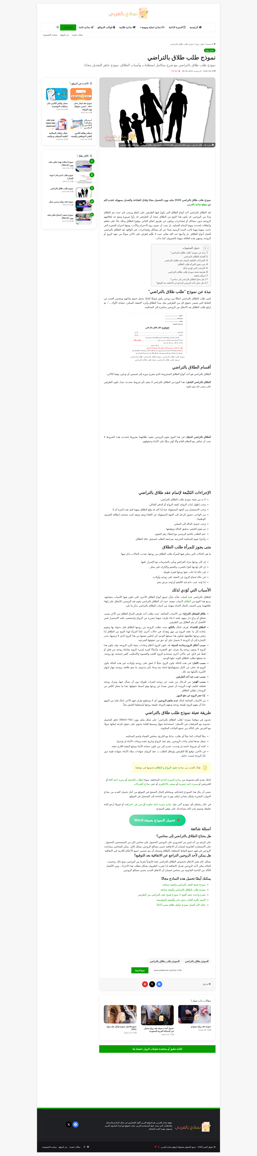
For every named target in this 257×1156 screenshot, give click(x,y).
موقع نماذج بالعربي (197, 204)
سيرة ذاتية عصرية (188, 783)
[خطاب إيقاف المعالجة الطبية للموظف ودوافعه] (57, 124)
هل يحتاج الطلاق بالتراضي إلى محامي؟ (187, 279)
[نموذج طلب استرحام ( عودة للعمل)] (84, 179)
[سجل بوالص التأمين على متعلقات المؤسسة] (57, 94)
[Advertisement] (157, 172)
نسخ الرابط (140, 970)
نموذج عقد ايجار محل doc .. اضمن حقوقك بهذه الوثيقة (83, 106)
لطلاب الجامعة (135, 779)
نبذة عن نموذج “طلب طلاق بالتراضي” (188, 252)
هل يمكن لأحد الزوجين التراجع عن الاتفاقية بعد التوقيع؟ (180, 283)
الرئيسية (194, 27)
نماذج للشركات (142, 783)
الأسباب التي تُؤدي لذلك (194, 268)
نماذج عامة (85, 27)
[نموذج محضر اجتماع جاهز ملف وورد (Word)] (84, 219)
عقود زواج (199, 44)
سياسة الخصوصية (50, 35)
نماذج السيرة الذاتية (170, 779)
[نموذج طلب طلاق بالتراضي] (84, 192)
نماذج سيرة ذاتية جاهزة (159, 804)
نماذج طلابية (126, 27)
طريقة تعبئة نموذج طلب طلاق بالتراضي (186, 272)
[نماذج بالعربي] (128, 13)
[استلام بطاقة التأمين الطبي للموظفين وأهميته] (81, 124)
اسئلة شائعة (199, 275)
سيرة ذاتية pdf (116, 779)
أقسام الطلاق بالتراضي (194, 256)
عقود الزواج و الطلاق (166, 767)
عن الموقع (64, 35)
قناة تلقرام (68, 27)
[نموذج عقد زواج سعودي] (194, 1014)
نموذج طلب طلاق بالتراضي (61, 188)
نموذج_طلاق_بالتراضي (196, 961)
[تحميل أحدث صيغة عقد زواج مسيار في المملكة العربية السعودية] (157, 1015)
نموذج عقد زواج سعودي (201, 1026)
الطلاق (187, 601)
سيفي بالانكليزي (167, 783)
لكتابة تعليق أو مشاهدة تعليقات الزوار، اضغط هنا (157, 1048)
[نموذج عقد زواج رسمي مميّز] (84, 205)
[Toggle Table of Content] (204, 248)
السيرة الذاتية (176, 27)
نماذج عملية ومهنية (152, 27)
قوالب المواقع (105, 27)
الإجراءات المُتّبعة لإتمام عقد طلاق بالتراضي (185, 260)
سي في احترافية (133, 804)
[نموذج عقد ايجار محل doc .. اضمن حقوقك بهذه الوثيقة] (81, 94)
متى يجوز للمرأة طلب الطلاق (191, 264)
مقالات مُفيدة (77, 35)
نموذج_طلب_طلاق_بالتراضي (164, 961)
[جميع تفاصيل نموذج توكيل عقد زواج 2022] (120, 1014)
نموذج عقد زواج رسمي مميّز (61, 201)
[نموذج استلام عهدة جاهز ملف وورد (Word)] (84, 166)
